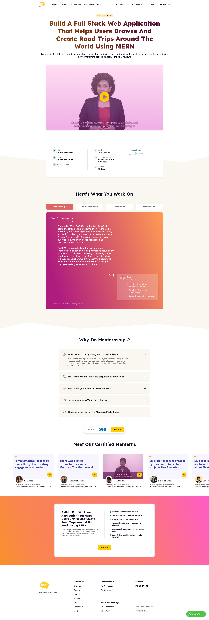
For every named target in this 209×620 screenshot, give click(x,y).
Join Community (107, 607)
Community (89, 4)
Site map (77, 586)
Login (151, 4)
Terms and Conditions (144, 607)
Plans (64, 4)
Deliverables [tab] (119, 206)
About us (77, 598)
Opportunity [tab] (59, 206)
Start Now (117, 429)
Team (76, 602)
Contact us (78, 607)
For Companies (122, 4)
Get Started (165, 4)
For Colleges (137, 4)
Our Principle (75, 4)
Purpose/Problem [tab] (90, 206)
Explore (55, 4)
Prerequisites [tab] (149, 206)
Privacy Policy (141, 611)
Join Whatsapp (107, 611)
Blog (99, 4)
